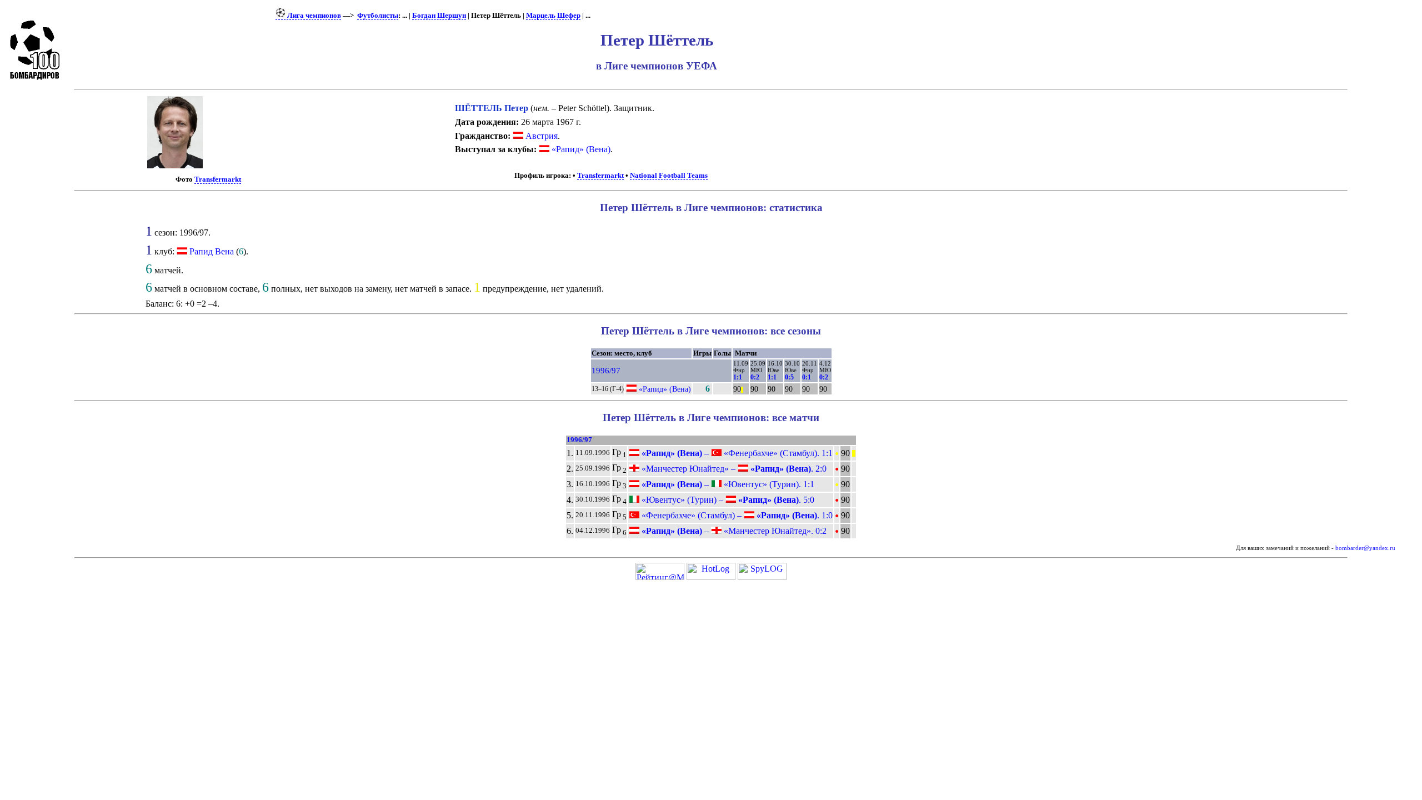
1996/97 (606, 370)
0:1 (806, 377)
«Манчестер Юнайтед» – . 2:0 (733, 468)
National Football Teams (669, 175)
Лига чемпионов (313, 15)
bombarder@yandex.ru (1365, 548)
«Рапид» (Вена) (579, 149)
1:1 (737, 377)
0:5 (789, 377)
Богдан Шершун (439, 15)
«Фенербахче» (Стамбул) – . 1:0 (736, 515)
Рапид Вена (211, 251)
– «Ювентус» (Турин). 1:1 (726, 484)
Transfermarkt (217, 179)
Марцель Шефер (553, 15)
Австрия (540, 136)
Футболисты (377, 15)
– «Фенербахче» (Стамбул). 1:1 (736, 453)
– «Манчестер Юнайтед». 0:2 (733, 531)
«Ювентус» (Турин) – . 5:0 (726, 499)
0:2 (754, 377)
